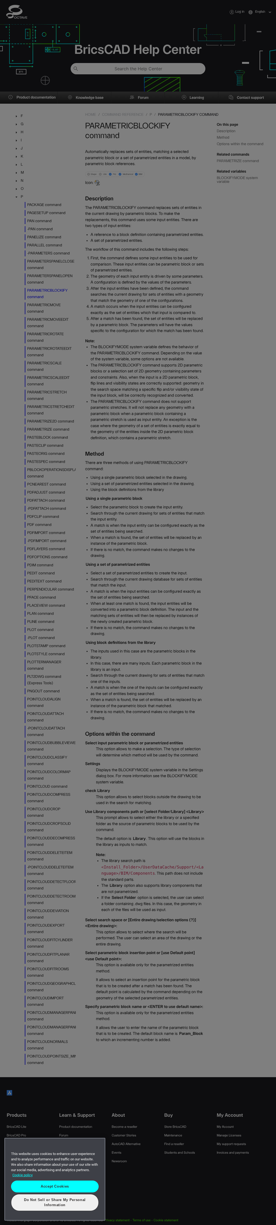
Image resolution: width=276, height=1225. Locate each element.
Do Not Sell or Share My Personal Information (55, 1205)
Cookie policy (22, 1180)
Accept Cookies (54, 1191)
